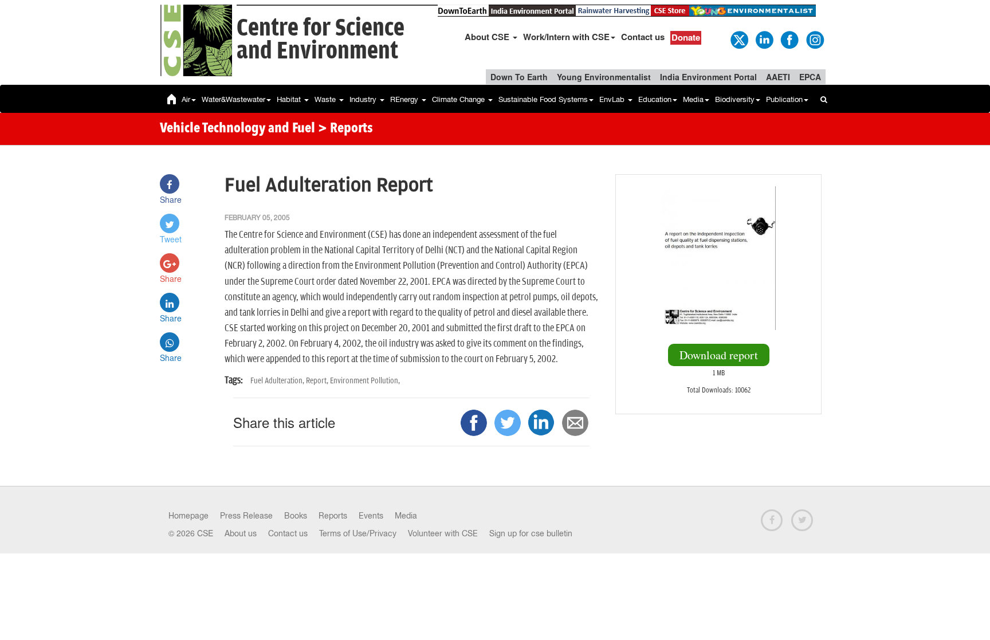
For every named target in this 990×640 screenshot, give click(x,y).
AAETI (778, 77)
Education (654, 99)
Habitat (290, 99)
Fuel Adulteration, (278, 381)
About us (241, 533)
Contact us (643, 36)
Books (295, 515)
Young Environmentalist (604, 77)
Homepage (188, 515)
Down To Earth (519, 77)
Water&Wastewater (233, 99)
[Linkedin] (763, 39)
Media (693, 99)
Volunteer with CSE (443, 533)
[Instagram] (814, 39)
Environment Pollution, (365, 381)
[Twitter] (738, 39)
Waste (326, 99)
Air (186, 99)
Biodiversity (735, 99)
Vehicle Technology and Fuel (237, 129)
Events (371, 515)
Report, (318, 381)
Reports (333, 515)
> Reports (345, 129)
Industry (364, 99)
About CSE (488, 36)
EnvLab (613, 99)
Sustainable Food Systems (543, 99)
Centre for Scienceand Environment (320, 40)
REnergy (405, 99)
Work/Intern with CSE (566, 36)
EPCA (810, 77)
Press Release (246, 515)
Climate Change (459, 99)
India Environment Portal (708, 77)
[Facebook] (789, 39)
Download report (718, 355)
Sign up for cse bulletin (530, 533)
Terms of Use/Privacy (357, 533)
